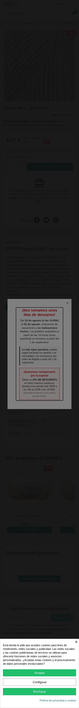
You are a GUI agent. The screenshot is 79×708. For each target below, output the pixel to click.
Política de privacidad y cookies (58, 700)
